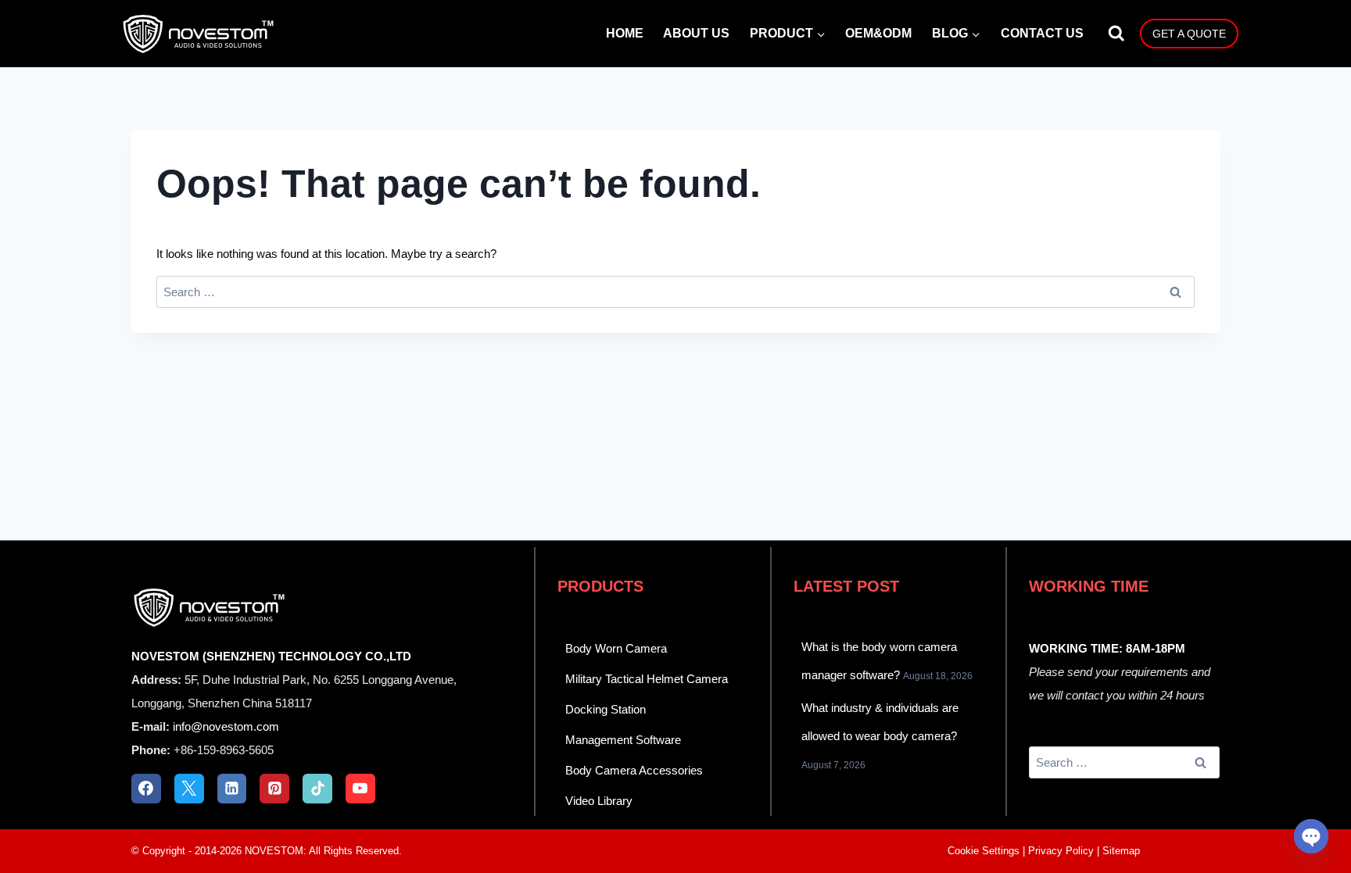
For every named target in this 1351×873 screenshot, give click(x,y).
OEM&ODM (878, 33)
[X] (189, 788)
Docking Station (605, 709)
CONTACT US (1042, 33)
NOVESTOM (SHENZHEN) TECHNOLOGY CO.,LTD (271, 656)
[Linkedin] (232, 788)
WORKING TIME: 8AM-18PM (1107, 648)
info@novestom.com (226, 726)
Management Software (623, 739)
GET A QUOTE (1189, 33)
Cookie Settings (984, 851)
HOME (624, 33)
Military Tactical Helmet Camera (646, 678)
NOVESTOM (274, 851)
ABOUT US (696, 33)
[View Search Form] (1116, 33)
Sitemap (1121, 851)
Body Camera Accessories (634, 770)
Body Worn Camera (616, 648)
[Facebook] (146, 788)
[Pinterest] (274, 788)
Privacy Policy (1061, 851)
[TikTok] (317, 788)
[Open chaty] (1311, 836)
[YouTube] (360, 788)
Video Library (598, 800)
